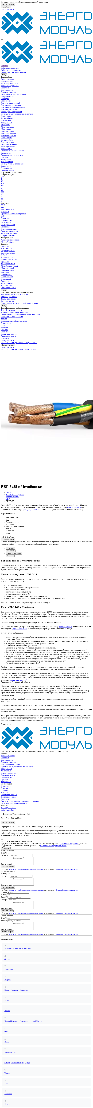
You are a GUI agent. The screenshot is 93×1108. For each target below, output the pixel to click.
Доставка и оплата (8, 336)
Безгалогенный (7, 248)
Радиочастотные (8, 142)
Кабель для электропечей (11, 112)
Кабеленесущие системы (11, 70)
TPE (2, 207)
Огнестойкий (6, 275)
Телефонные (6, 159)
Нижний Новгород (11, 1021)
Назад (4, 75)
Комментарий (6, 864)
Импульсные (6, 116)
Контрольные (6, 123)
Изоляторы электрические (12, 317)
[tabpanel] (46, 591)
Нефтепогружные (8, 136)
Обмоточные (6, 138)
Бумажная (5, 212)
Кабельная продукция (10, 68)
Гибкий (4, 255)
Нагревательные (8, 131)
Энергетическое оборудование (13, 72)
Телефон (4, 900)
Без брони (5, 246)
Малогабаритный (8, 264)
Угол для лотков (7, 301)
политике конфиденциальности (53, 846)
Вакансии (5, 332)
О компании (6, 323)
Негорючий (6, 272)
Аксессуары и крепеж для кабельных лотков (19, 303)
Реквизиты (5, 327)
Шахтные (5, 88)
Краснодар (15, 990)
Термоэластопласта (9, 233)
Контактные (6, 120)
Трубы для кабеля (8, 299)
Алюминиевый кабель (10, 240)
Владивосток (9, 948)
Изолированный (8, 257)
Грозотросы (6, 101)
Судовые (4, 157)
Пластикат (5, 218)
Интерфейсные (7, 118)
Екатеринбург (9, 969)
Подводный (6, 279)
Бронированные (7, 90)
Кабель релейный (8, 146)
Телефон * (5, 855)
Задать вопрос (7, 932)
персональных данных (69, 844)
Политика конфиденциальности (14, 803)
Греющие (5, 99)
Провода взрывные (9, 92)
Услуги (4, 319)
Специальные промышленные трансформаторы (20, 314)
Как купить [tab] (11, 551)
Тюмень (7, 1073)
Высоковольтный (8, 253)
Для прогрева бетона (9, 109)
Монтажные (6, 129)
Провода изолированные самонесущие (17, 114)
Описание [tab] (10, 548)
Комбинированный (9, 259)
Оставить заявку (8, 539)
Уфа (6, 1083)
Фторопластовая (8, 235)
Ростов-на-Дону (10, 1052)
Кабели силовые (8, 79)
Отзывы (4, 330)
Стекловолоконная (8, 229)
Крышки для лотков (9, 297)
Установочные (7, 168)
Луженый (5, 262)
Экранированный (8, 288)
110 (2, 183)
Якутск (7, 1104)
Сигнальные (6, 153)
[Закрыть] (90, 851)
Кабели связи (6, 149)
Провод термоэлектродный (12, 164)
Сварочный (6, 281)
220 (2, 192)
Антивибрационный (9, 83)
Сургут (27, 1063)
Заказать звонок (8, 4)
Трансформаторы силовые (12, 310)
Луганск (7, 1000)
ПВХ (3, 216)
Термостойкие (7, 162)
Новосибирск (24, 1021)
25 (2, 194)
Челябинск (6, 7)
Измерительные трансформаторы (14, 312)
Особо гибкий (7, 277)
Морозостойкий (7, 270)
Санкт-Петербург (17, 1063)
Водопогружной (8, 251)
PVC (3, 205)
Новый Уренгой (37, 1021)
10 (2, 181)
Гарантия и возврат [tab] (14, 553)
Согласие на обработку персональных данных (20, 801)
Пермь (6, 1042)
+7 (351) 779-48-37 (32, 510)
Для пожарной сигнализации (13, 107)
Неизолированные (8, 133)
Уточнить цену (7, 911)
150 (2, 186)
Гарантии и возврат (9, 334)
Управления (6, 166)
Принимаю (6, 848)
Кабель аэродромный (10, 86)
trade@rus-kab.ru (7, 9)
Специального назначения (12, 155)
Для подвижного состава (11, 105)
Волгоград (19, 948)
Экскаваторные (7, 170)
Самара (7, 1063)
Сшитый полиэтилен (9, 231)
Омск (6, 1031)
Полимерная (6, 222)
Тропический (6, 285)
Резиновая (5, 227)
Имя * (3, 853)
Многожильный (7, 268)
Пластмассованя (7, 220)
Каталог (4, 66)
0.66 (2, 177)
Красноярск (24, 990)
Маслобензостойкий (9, 266)
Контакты (5, 338)
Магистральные (7, 127)
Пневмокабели (7, 140)
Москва (7, 1011)
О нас (3, 325)
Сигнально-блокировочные (12, 151)
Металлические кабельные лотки (14, 294)
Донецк (7, 959)
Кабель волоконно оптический (13, 94)
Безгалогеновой (7, 209)
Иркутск (7, 980)
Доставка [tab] (10, 556)
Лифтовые (5, 125)
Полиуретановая (8, 225)
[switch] (2, 869)
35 (2, 199)
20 (2, 190)
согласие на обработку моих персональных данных (26, 869)
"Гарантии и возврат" (18, 680)
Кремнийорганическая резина (13, 214)
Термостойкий (7, 283)
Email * (4, 897)
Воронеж (27, 948)
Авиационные (7, 81)
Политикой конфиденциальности (67, 869)
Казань (6, 990)
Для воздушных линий (10, 103)
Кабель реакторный (9, 144)
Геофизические (7, 96)
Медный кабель (7, 242)
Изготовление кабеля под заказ (14, 321)
